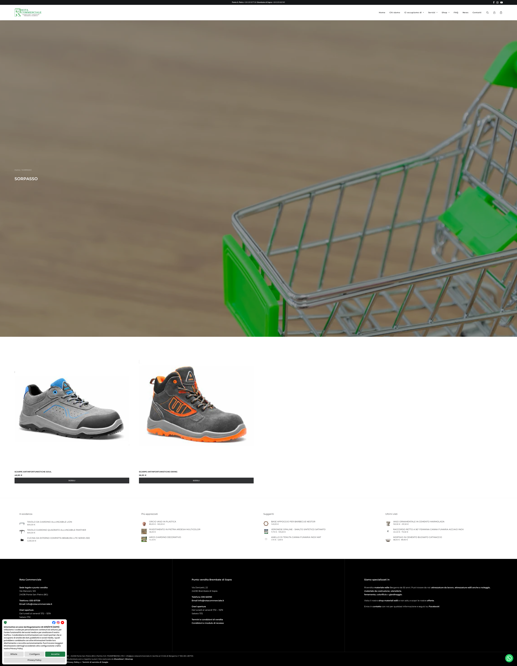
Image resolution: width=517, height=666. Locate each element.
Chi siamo (395, 12)
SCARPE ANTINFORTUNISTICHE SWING (158, 568)
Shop (444, 12)
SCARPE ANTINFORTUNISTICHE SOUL (33, 568)
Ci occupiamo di (413, 12)
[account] (495, 12)
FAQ (456, 12)
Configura (34, 654)
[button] (493, 2)
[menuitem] (493, 2)
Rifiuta (14, 654)
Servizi (431, 12)
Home (382, 12)
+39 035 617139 (250, 2)
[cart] (500, 12)
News (465, 12)
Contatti (477, 12)
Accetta (55, 654)
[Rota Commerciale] (28, 12)
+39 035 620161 (279, 2)
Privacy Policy (34, 660)
